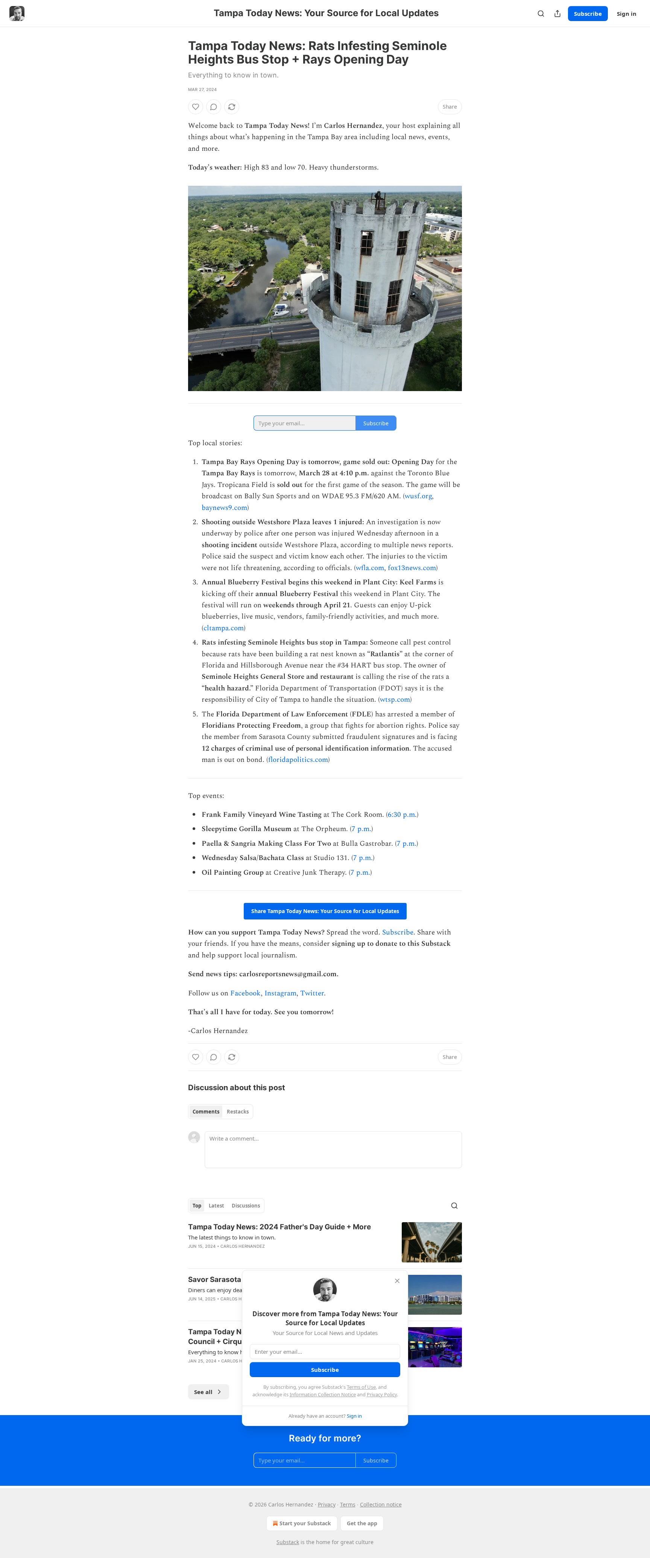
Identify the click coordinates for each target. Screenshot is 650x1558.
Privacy (327, 1504)
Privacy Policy (382, 1394)
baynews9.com (224, 507)
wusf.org (418, 496)
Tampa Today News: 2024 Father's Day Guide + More (279, 1227)
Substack (287, 1542)
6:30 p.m (401, 814)
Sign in (626, 13)
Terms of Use (361, 1387)
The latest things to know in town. (232, 1237)
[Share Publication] (557, 13)
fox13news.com (412, 568)
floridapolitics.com (298, 759)
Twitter (312, 993)
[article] (325, 1242)
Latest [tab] (216, 1205)
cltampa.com (224, 628)
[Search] (540, 13)
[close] (397, 1281)
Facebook (245, 993)
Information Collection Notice (323, 1394)
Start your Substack (305, 1523)
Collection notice (381, 1504)
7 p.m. (361, 829)
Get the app (362, 1523)
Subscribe (588, 13)
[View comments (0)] (213, 106)
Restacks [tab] (238, 1111)
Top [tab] (197, 1205)
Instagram (280, 993)
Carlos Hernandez (242, 1246)
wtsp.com (395, 699)
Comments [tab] (206, 1111)
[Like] (195, 106)
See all (203, 1392)
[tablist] (220, 1111)
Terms (347, 1504)
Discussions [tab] (246, 1205)
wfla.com (370, 568)
